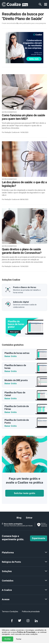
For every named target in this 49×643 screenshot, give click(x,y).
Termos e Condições (10, 612)
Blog (19, 517)
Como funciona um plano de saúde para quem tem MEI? (23, 117)
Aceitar (7, 639)
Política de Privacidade (26, 632)
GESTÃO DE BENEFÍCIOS (9, 112)
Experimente (38, 538)
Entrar (29, 517)
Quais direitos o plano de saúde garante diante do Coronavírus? (21, 251)
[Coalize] (24, 327)
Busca (40, 4)
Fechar (18, 639)
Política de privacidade (31, 612)
